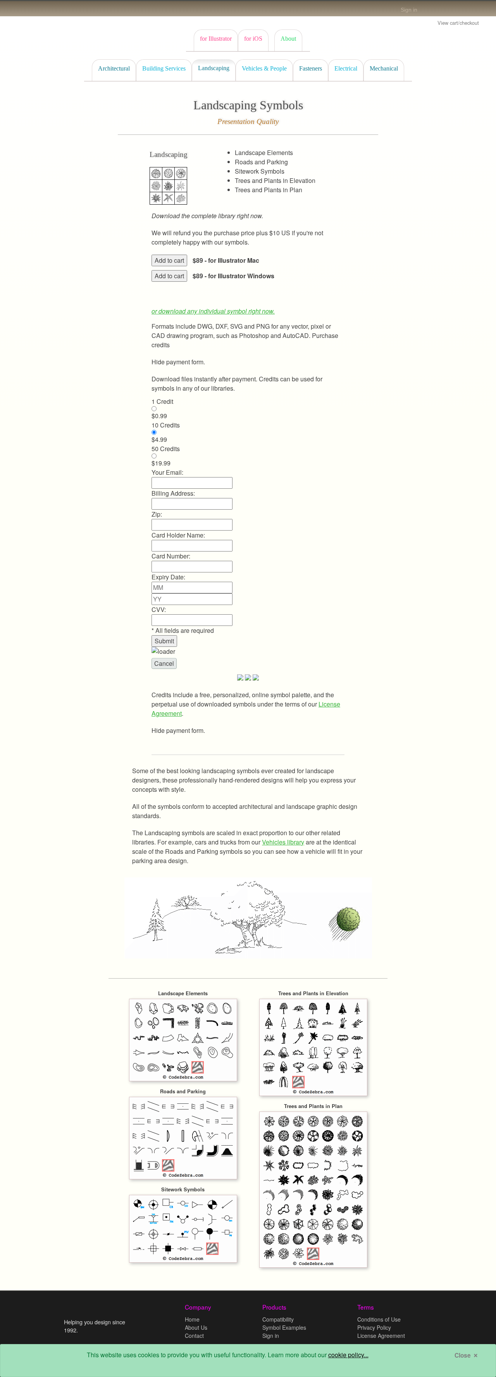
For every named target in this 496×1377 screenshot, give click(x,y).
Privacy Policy (374, 1327)
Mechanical (384, 68)
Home (192, 1319)
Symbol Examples (284, 1327)
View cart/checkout (458, 22)
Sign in (409, 10)
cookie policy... (348, 1354)
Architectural (114, 68)
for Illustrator (216, 38)
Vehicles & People (264, 68)
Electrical (345, 68)
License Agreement (381, 1335)
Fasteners (310, 68)
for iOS (253, 38)
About (288, 38)
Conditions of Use (379, 1319)
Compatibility (278, 1319)
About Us (196, 1327)
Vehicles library (283, 842)
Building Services (164, 68)
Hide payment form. (178, 361)
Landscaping (213, 68)
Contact (194, 1335)
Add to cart (169, 260)
